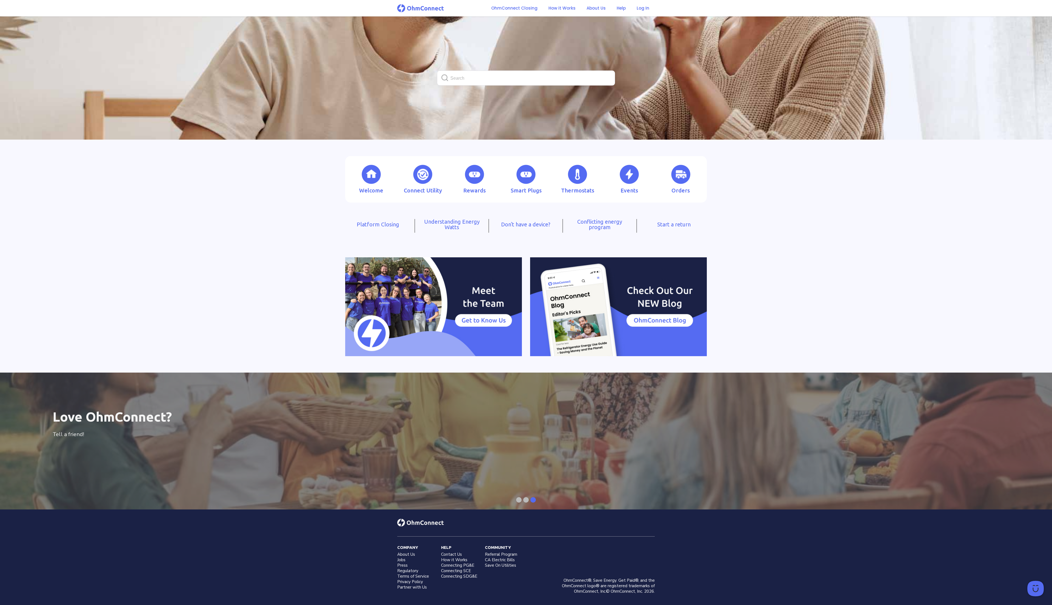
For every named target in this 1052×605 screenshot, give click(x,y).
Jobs (401, 560)
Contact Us (451, 554)
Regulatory (407, 571)
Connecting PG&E (457, 565)
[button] (562, 8)
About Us (596, 8)
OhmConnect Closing (514, 8)
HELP (446, 547)
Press (402, 565)
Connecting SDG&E (459, 576)
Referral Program (501, 554)
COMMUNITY (498, 547)
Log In (643, 8)
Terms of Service (413, 576)
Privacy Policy (410, 581)
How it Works (562, 8)
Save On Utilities (500, 565)
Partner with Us (412, 587)
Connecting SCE (456, 571)
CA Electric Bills (500, 560)
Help (621, 8)
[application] (1036, 589)
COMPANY (407, 547)
